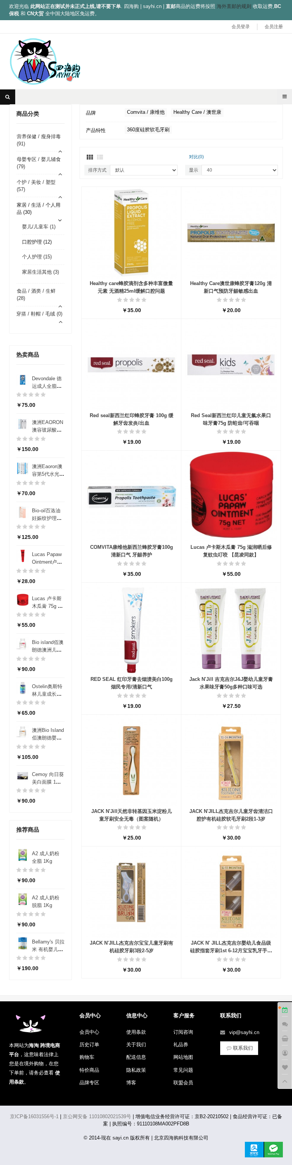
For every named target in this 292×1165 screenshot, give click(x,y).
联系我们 (243, 1048)
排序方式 (97, 170)
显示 (193, 170)
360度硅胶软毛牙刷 (148, 129)
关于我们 (136, 1044)
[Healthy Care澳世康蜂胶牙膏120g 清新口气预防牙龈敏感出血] (231, 232)
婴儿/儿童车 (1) (39, 226)
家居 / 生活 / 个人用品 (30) (38, 208)
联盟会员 (183, 1082)
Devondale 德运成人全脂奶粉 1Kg (47, 386)
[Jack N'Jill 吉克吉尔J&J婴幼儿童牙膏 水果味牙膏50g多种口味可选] (231, 628)
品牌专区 (89, 1082)
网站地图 (183, 1057)
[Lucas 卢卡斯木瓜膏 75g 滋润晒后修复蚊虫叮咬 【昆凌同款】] (231, 496)
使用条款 (136, 1032)
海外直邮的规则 (234, 6)
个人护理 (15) (37, 257)
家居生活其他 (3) (40, 272)
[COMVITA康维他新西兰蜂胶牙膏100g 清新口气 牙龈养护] (131, 496)
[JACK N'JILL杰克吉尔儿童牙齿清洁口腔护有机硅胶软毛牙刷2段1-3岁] (231, 760)
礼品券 (180, 1044)
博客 (131, 1082)
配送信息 (136, 1057)
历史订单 (89, 1044)
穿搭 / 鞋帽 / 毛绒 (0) (39, 314)
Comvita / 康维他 (146, 112)
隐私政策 (136, 1070)
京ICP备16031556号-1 (34, 1116)
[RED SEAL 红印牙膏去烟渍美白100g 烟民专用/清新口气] (131, 628)
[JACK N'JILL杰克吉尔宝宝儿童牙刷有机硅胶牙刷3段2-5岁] (131, 892)
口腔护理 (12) (37, 242)
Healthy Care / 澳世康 (197, 112)
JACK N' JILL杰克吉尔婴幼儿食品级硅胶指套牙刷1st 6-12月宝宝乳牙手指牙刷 (231, 950)
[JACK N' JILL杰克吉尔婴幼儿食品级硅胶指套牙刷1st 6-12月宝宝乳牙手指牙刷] (231, 892)
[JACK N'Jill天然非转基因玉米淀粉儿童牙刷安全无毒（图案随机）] (131, 760)
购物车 (86, 1057)
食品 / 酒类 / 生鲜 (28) (36, 294)
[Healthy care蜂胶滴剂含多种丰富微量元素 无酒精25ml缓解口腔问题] (131, 232)
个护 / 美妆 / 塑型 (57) (36, 185)
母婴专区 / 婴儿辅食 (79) (39, 162)
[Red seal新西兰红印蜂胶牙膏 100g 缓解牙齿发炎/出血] (131, 364)
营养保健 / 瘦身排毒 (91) (39, 140)
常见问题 (183, 1070)
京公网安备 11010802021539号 (97, 1116)
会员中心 (89, 1032)
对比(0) (196, 156)
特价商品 (89, 1070)
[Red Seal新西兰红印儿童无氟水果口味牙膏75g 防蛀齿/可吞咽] (231, 364)
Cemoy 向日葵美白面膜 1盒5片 (48, 781)
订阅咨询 (183, 1032)
